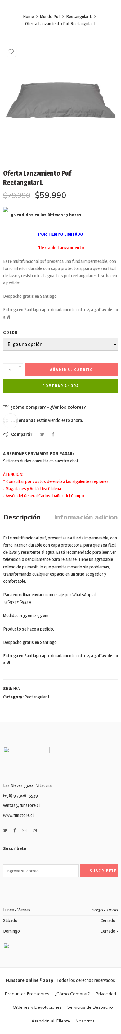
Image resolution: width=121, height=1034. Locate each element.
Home (28, 16)
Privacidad (106, 994)
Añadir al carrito (71, 369)
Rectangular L (79, 16)
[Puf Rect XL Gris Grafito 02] (60, 101)
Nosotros (85, 1021)
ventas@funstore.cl (21, 805)
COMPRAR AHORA (60, 386)
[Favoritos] (11, 52)
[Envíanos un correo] (24, 830)
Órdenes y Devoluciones (37, 1007)
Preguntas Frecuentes (27, 994)
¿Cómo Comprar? (72, 994)
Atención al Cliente (50, 1021)
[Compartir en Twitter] (42, 434)
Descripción (22, 517)
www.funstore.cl (18, 815)
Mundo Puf (50, 16)
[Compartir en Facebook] (53, 434)
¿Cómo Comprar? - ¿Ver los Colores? (47, 407)
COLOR (10, 332)
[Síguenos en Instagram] (35, 830)
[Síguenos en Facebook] (14, 830)
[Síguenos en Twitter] (5, 830)
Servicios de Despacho (90, 1007)
